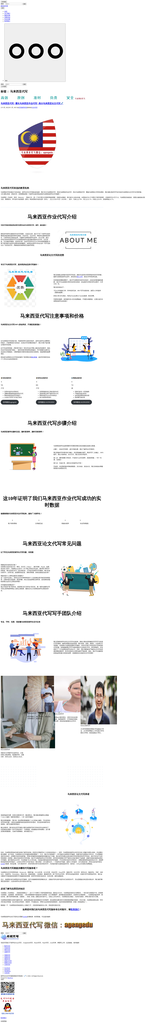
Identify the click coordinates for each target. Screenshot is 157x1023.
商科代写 (7, 950)
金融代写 (7, 952)
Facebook (7, 968)
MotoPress (10, 978)
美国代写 (7, 957)
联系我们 (7, 21)
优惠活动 (7, 17)
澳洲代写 (7, 959)
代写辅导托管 (23, 107)
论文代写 (34, 107)
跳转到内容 (4, 6)
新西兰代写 (8, 963)
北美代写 (7, 964)
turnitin (3, 864)
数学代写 (7, 946)
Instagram (7, 969)
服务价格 (7, 15)
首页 (5, 11)
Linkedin (7, 973)
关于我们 (7, 13)
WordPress (7, 971)
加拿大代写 (8, 961)
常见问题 (7, 19)
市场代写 (7, 948)
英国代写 (7, 955)
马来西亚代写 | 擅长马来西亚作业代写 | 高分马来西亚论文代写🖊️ (32, 103)
